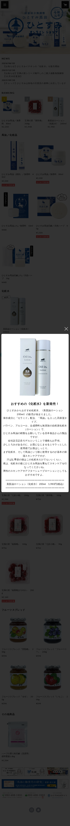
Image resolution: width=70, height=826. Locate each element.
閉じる (66, 329)
